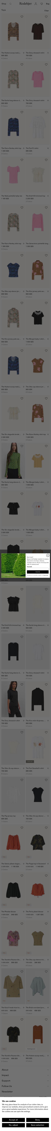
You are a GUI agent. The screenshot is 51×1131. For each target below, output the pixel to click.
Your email (29, 566)
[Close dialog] (47, 555)
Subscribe (37, 571)
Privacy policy (45, 575)
